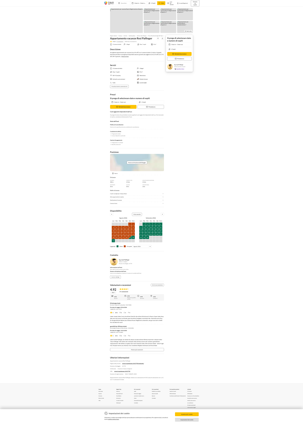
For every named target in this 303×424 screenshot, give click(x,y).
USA (99, 400)
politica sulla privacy (113, 419)
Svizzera (100, 396)
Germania (101, 391)
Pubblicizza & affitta (156, 391)
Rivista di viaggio (137, 393)
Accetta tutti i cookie (186, 414)
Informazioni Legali (191, 407)
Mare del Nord (119, 393)
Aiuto (135, 398)
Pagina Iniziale (113, 35)
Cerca (162, 3)
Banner (153, 396)
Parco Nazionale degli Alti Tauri (155, 35)
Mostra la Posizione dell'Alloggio (137, 162)
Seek (135, 391)
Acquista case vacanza (192, 398)
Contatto (136, 402)
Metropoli (118, 402)
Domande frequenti (138, 400)
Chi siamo (189, 391)
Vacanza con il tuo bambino (193, 396)
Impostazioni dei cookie (186, 419)
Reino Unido (101, 398)
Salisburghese (132, 35)
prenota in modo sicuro (139, 396)
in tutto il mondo (119, 400)
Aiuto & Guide (155, 393)
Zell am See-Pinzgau (142, 35)
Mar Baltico (118, 396)
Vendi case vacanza (191, 400)
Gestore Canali (173, 391)
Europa (120, 35)
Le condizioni (190, 402)
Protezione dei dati (191, 405)
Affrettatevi (189, 393)
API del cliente (173, 393)
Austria (125, 35)
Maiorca (118, 391)
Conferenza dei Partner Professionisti (178, 396)
